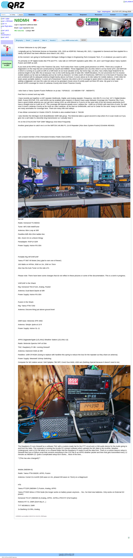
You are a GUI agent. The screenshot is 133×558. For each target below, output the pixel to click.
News (45, 14)
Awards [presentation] (53, 40)
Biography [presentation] (19, 40)
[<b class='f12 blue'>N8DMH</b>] (115, 36)
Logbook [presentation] (36, 40)
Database (32, 14)
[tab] (19, 40)
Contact (112, 14)
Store (70, 14)
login (99, 11)
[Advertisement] (71, 537)
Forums (57, 14)
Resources (98, 14)
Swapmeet (83, 14)
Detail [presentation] (28, 40)
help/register (106, 11)
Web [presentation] (44, 40)
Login (126, 14)
